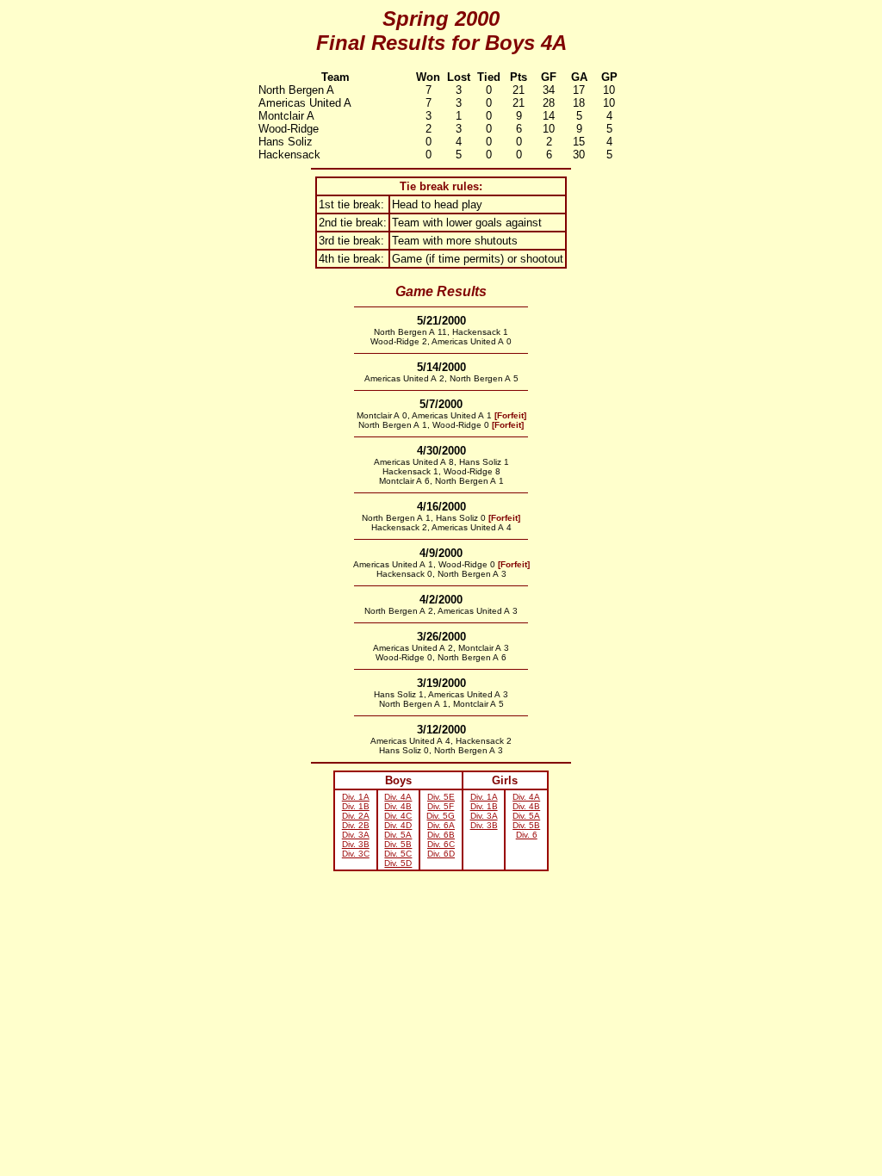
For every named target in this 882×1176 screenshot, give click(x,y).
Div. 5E (441, 797)
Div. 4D (398, 825)
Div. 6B (441, 834)
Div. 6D (441, 853)
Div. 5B (398, 844)
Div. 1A (356, 797)
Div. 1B (356, 806)
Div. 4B (398, 806)
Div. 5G (440, 815)
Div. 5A (398, 834)
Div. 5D (398, 863)
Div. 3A (356, 834)
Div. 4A (398, 797)
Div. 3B (356, 844)
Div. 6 (526, 834)
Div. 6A (441, 825)
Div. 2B (356, 825)
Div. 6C (441, 844)
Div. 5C (398, 853)
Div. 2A (356, 815)
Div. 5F (440, 806)
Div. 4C (398, 815)
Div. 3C (356, 853)
